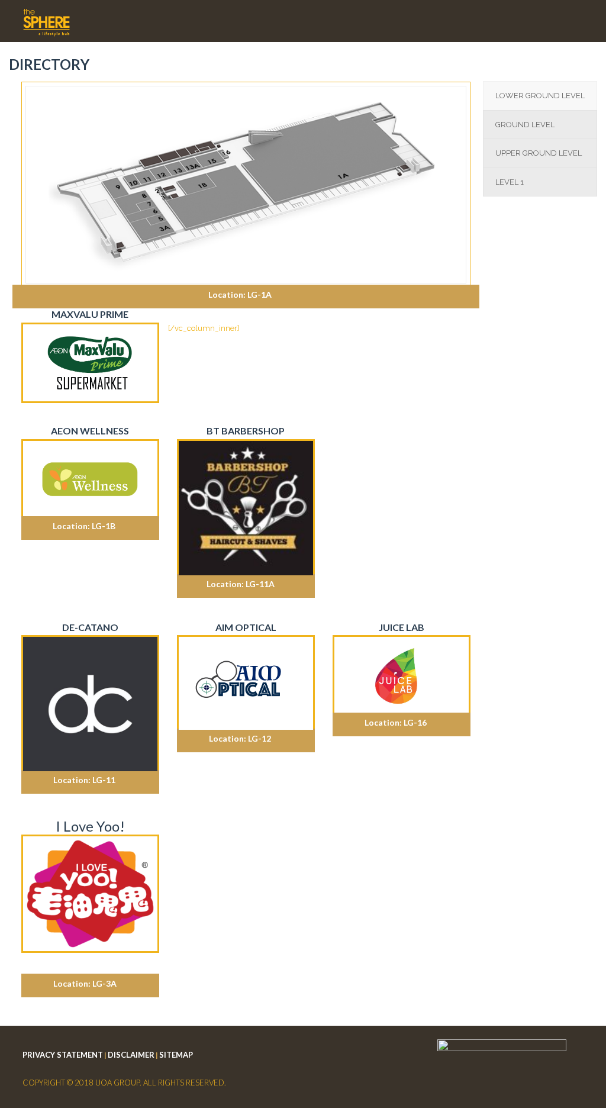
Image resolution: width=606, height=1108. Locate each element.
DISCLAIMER (131, 1054)
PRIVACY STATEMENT (62, 1054)
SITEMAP (176, 1054)
